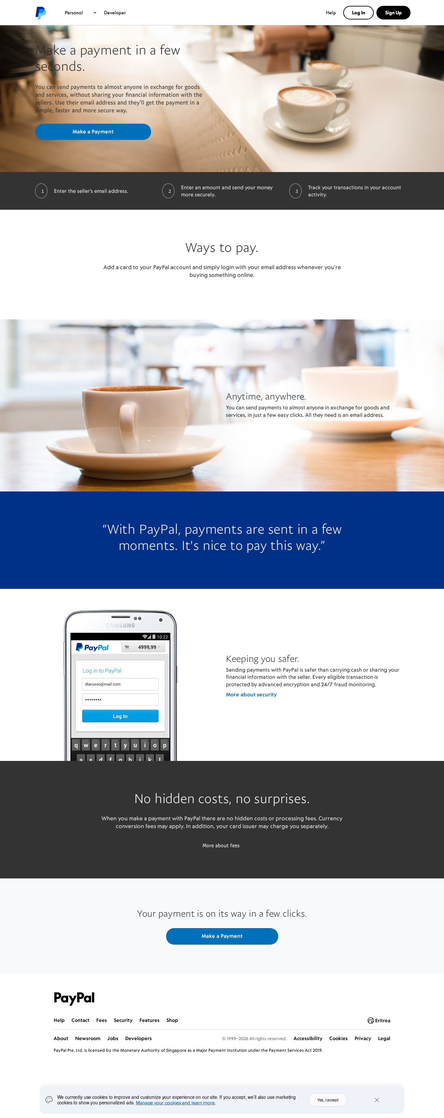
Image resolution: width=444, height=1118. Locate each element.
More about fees (221, 845)
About (61, 1038)
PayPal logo (40, 12)
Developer (115, 12)
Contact (80, 1020)
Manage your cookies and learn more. (175, 1102)
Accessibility (308, 1038)
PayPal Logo (74, 999)
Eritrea (382, 1020)
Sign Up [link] (393, 12)
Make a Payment (92, 131)
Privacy (363, 1038)
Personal (74, 12)
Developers (138, 1038)
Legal (384, 1038)
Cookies (338, 1038)
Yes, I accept (327, 1099)
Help (331, 12)
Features (149, 1020)
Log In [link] (358, 12)
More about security (251, 694)
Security (123, 1020)
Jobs (112, 1038)
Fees (101, 1020)
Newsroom (87, 1038)
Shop (172, 1020)
